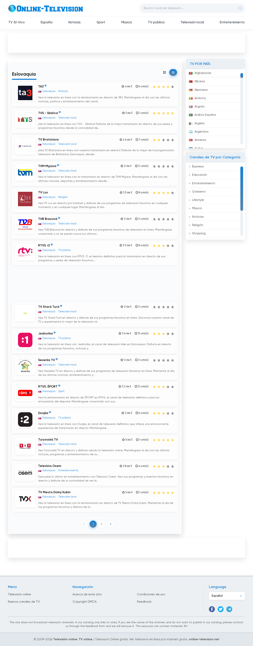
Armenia (200, 140)
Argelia (199, 123)
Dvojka (43, 413)
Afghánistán (202, 73)
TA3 (41, 86)
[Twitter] (221, 609)
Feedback (144, 601)
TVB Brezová (47, 219)
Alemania (201, 89)
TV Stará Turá (48, 307)
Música (126, 22)
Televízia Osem (49, 466)
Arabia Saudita (205, 114)
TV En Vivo (16, 22)
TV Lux (43, 192)
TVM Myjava (47, 166)
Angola (199, 106)
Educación (199, 174)
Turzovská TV (48, 439)
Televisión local (192, 22)
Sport (101, 22)
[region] (215, 108)
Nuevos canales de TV (24, 601)
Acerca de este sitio (87, 594)
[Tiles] (164, 72)
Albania (199, 81)
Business (198, 166)
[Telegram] (229, 609)
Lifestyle (198, 200)
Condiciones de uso (151, 594)
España (46, 22)
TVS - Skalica (48, 113)
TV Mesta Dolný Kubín (54, 492)
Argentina (201, 131)
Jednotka (45, 333)
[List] (173, 72)
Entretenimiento (232, 22)
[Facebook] (212, 609)
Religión (197, 225)
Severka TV (46, 360)
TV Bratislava (48, 139)
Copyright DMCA (84, 601)
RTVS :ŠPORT (48, 386)
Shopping (199, 233)
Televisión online (19, 594)
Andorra (200, 98)
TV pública (156, 22)
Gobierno (199, 191)
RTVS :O (44, 245)
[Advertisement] (126, 43)
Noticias (74, 22)
